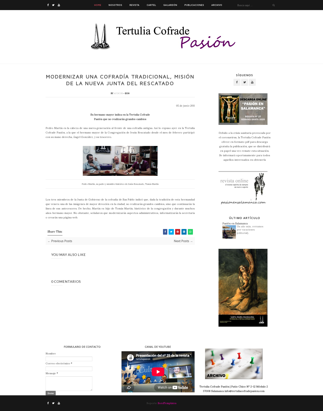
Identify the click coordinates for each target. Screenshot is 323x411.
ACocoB (118, 93)
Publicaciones (194, 5)
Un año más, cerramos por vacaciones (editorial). (250, 230)
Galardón (170, 5)
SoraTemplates (167, 403)
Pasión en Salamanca (235, 223)
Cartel (151, 5)
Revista (134, 5)
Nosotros (115, 5)
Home (97, 5)
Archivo (216, 5)
